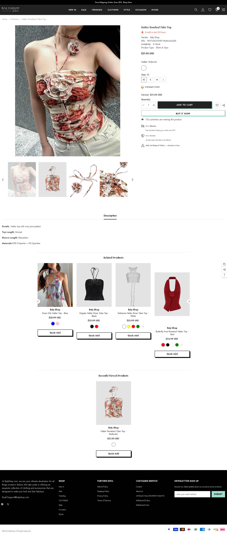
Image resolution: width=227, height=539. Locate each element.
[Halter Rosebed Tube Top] (113, 403)
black (92, 326)
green (138, 326)
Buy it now (183, 113)
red (97, 326)
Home (4, 19)
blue (53, 324)
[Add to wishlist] (217, 105)
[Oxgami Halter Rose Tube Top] (94, 285)
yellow (129, 326)
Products (15, 19)
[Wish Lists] (209, 9)
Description (110, 215)
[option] (67, 90)
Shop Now (127, 2)
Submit (218, 494)
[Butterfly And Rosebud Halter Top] (172, 294)
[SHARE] (222, 105)
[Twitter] (8, 504)
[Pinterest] (2, 504)
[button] (3, 180)
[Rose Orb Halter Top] (55, 285)
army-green (177, 345)
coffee (172, 345)
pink (58, 324)
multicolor (114, 445)
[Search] (196, 9)
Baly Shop (155, 37)
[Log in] (203, 9)
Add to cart (185, 104)
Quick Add (55, 332)
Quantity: (146, 99)
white (124, 326)
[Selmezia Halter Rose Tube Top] (133, 285)
